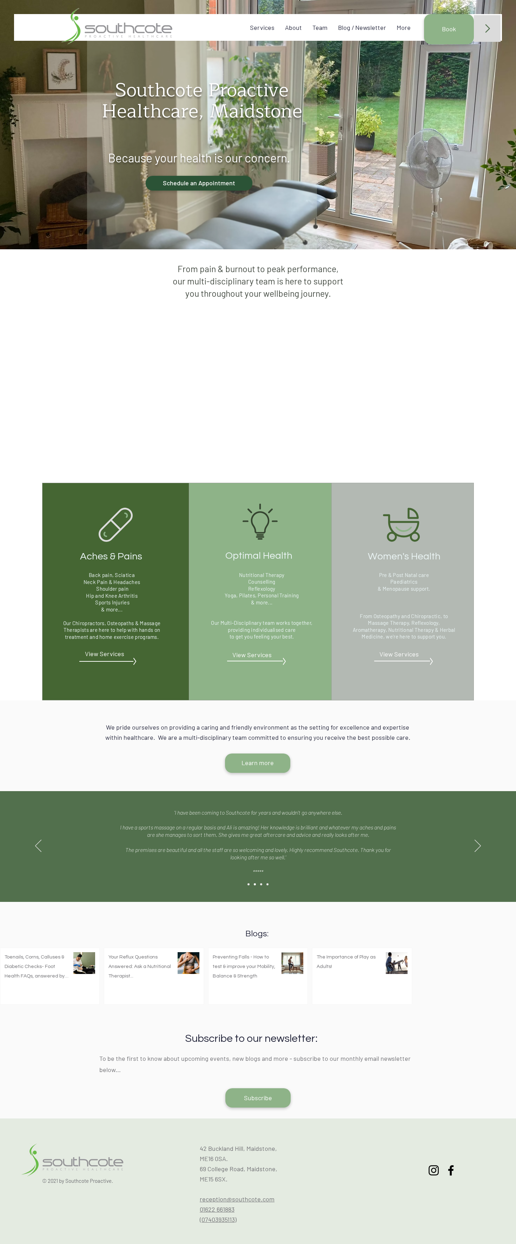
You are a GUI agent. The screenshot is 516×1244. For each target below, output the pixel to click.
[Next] (478, 846)
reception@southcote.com (237, 1199)
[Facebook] (451, 1170)
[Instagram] (434, 1170)
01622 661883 (217, 1209)
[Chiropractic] (248, 884)
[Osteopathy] (261, 884)
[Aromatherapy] (267, 884)
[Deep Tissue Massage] (255, 884)
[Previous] (38, 846)
